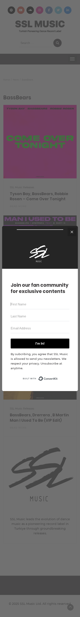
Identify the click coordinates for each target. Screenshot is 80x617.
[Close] (72, 232)
